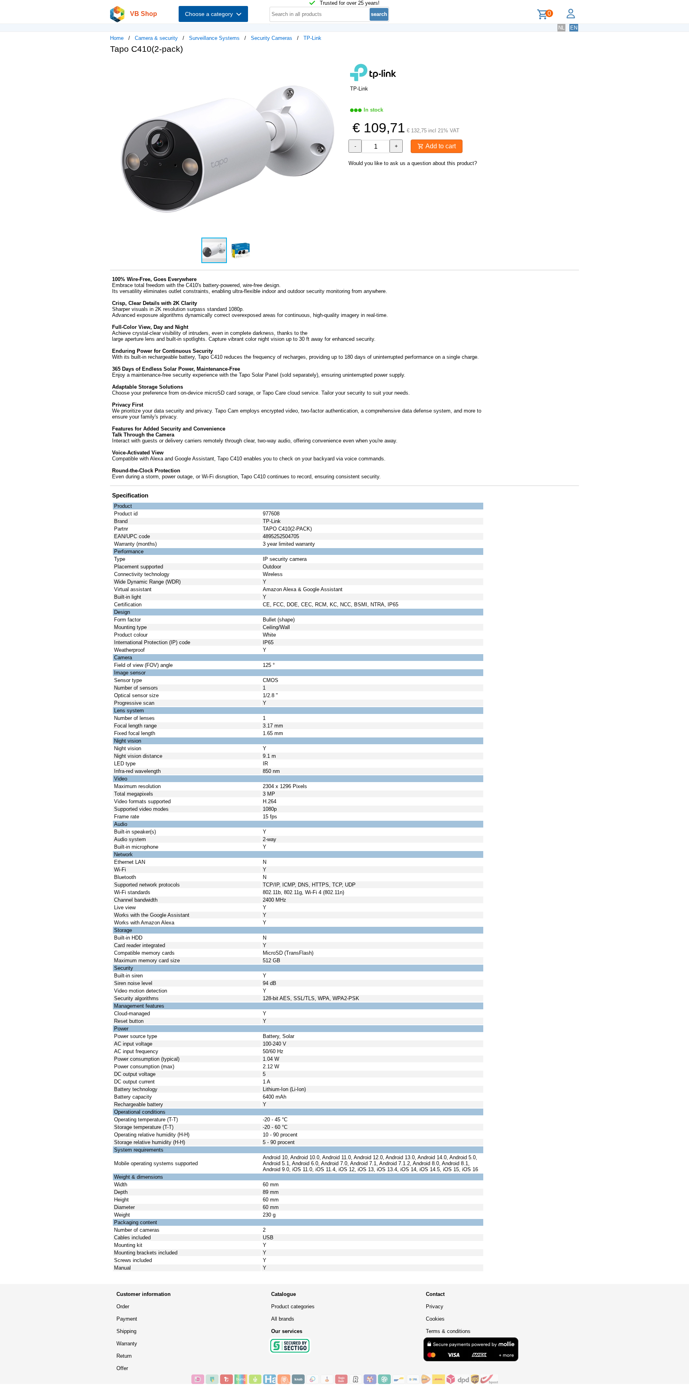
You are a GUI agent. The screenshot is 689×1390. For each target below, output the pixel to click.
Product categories (293, 1306)
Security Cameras (271, 38)
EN (573, 28)
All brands (282, 1319)
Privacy (434, 1306)
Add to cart (440, 146)
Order (122, 1306)
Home (117, 38)
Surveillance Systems (214, 38)
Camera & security (156, 38)
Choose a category (210, 14)
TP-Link (312, 38)
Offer (122, 1368)
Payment (126, 1319)
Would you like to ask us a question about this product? (412, 163)
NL (561, 28)
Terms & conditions (448, 1331)
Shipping (126, 1331)
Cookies (435, 1319)
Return (124, 1356)
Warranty (126, 1344)
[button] (337, 68)
